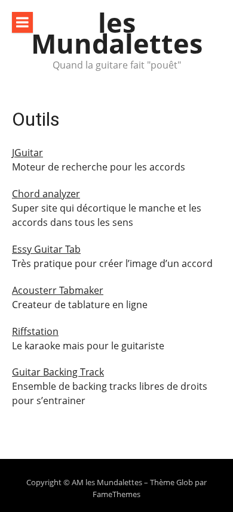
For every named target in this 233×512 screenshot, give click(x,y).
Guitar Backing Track (58, 371)
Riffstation (35, 331)
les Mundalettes (117, 32)
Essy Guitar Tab (46, 249)
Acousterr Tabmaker (57, 290)
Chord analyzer (46, 193)
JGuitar (27, 152)
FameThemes (116, 494)
